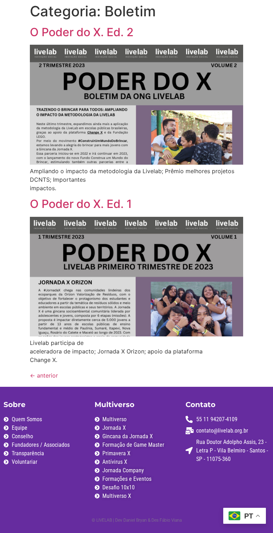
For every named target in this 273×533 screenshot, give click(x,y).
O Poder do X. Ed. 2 (82, 32)
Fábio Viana (171, 520)
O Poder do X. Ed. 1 (81, 204)
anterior (44, 375)
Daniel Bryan (135, 520)
